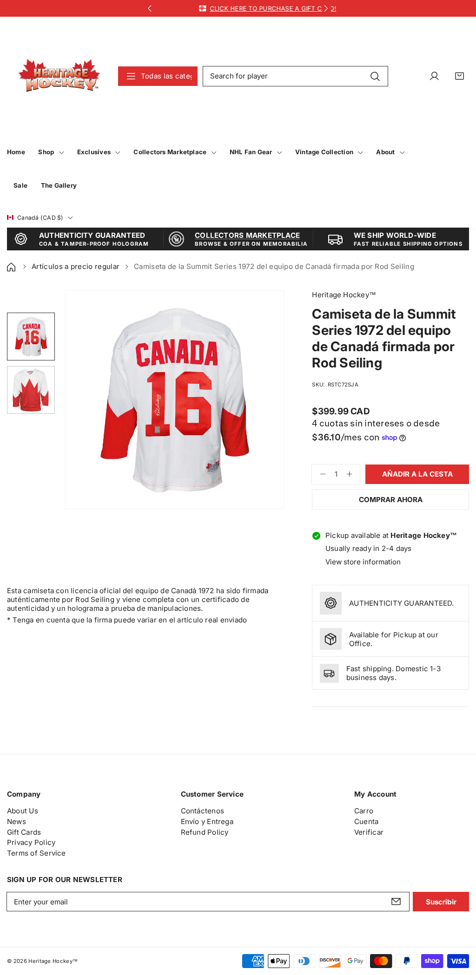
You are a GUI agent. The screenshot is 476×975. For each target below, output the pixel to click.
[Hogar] (12, 266)
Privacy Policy (31, 842)
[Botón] (149, 8)
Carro (363, 810)
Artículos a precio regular (75, 266)
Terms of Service (36, 853)
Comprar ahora (391, 499)
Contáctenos (203, 810)
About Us (22, 810)
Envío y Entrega (207, 821)
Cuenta (366, 821)
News (16, 821)
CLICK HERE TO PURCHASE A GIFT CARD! (254, 8)
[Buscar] (375, 75)
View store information (363, 561)
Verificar (368, 832)
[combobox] (295, 76)
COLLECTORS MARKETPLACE (247, 235)
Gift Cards (24, 832)
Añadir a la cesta (417, 474)
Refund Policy (205, 832)
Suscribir (441, 901)
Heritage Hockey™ (53, 961)
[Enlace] (59, 76)
